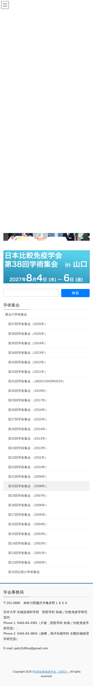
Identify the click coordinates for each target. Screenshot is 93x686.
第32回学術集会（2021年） (27, 371)
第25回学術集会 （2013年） (28, 438)
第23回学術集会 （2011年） (28, 457)
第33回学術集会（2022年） (27, 362)
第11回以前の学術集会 (24, 572)
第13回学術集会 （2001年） (28, 553)
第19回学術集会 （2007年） (28, 495)
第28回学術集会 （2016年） (28, 410)
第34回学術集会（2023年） (27, 352)
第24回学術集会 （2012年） (28, 448)
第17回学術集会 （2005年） (28, 514)
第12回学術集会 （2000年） (28, 562)
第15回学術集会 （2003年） (28, 534)
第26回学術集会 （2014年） (28, 429)
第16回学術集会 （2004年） (28, 524)
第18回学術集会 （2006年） (28, 505)
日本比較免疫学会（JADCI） (52, 671)
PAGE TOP (86, 661)
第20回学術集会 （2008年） (28, 486)
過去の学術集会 (16, 314)
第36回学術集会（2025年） (27, 333)
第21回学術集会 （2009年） (28, 476)
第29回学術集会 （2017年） (28, 400)
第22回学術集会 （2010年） (28, 467)
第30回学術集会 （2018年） (28, 390)
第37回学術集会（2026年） (27, 324)
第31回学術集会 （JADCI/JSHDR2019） (36, 381)
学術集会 (11, 305)
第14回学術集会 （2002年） (28, 543)
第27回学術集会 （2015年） (28, 419)
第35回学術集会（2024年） (27, 343)
